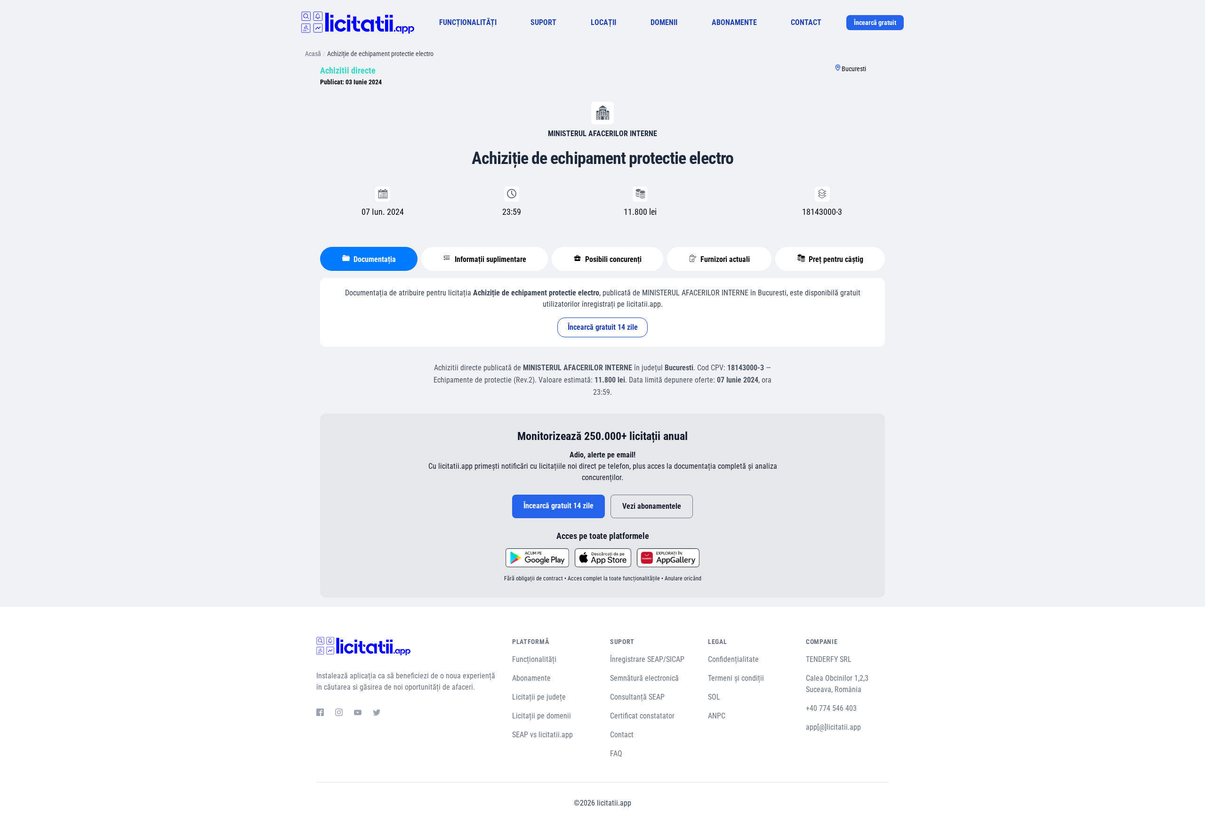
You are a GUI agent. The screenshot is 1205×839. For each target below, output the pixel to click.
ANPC (716, 715)
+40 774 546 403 (831, 708)
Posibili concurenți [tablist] (612, 259)
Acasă (313, 53)
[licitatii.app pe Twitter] (376, 713)
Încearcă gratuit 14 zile (603, 327)
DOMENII (664, 22)
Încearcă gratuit (875, 22)
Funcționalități (534, 659)
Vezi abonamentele (651, 506)
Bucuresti (854, 69)
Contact (622, 734)
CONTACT (806, 22)
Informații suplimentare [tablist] (489, 259)
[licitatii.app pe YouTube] (358, 713)
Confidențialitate (733, 659)
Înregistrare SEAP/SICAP (647, 659)
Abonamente (531, 678)
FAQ (616, 753)
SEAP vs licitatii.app (542, 734)
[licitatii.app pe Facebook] (320, 713)
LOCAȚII (603, 22)
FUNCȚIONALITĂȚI (468, 22)
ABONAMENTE (734, 22)
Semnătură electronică (644, 678)
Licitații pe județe (539, 696)
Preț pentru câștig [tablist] (835, 259)
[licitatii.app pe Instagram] (339, 713)
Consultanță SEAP (637, 696)
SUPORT (543, 22)
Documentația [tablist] (374, 259)
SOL (714, 696)
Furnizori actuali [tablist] (724, 259)
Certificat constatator (642, 715)
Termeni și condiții (736, 678)
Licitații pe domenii (541, 715)
